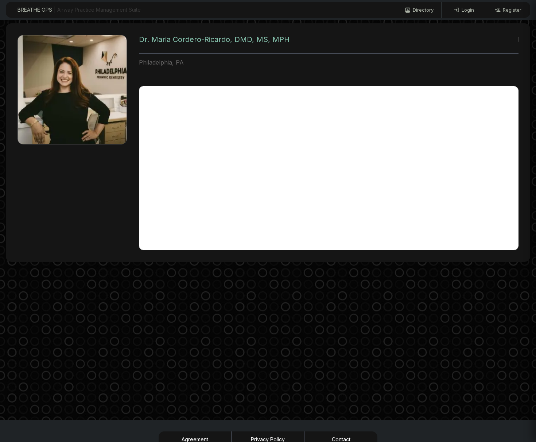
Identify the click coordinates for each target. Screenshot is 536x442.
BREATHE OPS (79, 10)
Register (512, 10)
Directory (423, 10)
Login (468, 10)
